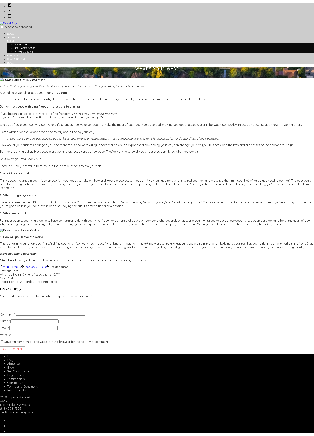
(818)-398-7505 (10, 408)
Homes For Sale (17, 59)
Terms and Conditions (22, 386)
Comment (7, 314)
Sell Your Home (25, 48)
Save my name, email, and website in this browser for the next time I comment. (56, 342)
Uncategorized (58, 76)
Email (4, 328)
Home (10, 33)
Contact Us (14, 55)
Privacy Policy (17, 390)
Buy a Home (16, 375)
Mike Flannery (11, 76)
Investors (21, 44)
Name (5, 321)
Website (5, 335)
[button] (2, 27)
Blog (10, 62)
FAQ (10, 360)
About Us (13, 37)
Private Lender (24, 52)
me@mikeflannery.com (16, 412)
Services (12, 41)
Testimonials (16, 379)
